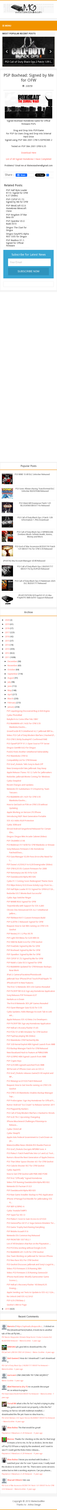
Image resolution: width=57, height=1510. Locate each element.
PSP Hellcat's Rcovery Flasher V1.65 (22, 1028)
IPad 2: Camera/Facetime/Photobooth (24, 974)
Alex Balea (12, 1427)
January (11, 707)
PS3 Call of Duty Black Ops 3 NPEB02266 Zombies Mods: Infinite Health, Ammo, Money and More (35, 534)
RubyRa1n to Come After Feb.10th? (22, 719)
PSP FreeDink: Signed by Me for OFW (23, 946)
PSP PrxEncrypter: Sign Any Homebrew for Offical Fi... (31, 1100)
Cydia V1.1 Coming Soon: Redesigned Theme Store (30, 881)
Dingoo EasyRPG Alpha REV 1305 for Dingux (17, 235)
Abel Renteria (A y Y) (17, 1386)
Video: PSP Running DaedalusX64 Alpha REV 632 (28, 1182)
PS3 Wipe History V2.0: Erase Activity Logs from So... (30, 885)
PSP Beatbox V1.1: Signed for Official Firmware (15, 243)
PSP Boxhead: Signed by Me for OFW (28, 78)
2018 (7, 628)
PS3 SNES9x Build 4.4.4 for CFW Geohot (24, 942)
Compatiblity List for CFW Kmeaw (22, 760)
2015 (7, 641)
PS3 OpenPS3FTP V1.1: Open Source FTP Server (28, 743)
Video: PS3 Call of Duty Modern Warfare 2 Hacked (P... (31, 735)
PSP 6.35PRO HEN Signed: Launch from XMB (26, 1056)
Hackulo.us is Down (15, 999)
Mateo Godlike (7, 1381)
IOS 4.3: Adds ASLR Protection (20, 820)
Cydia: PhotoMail (14, 715)
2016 (7, 636)
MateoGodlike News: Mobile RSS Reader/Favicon (29, 1145)
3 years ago (36, 1341)
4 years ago (50, 1352)
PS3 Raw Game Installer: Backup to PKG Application (30, 1195)
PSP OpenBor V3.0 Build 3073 (15, 222)
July (9, 682)
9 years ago (38, 1433)
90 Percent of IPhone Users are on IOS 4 (25, 1069)
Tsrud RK (11, 1403)
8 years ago (20, 1421)
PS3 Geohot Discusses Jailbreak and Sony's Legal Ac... (31, 1264)
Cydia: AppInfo (14, 1170)
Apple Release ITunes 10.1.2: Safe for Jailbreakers (29, 772)
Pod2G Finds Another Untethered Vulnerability (27, 752)
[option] (28, 52)
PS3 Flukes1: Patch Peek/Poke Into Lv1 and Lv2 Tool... (30, 1153)
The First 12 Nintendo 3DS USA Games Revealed (28, 987)
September (13, 674)
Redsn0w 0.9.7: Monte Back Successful (24, 893)
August (11, 678)
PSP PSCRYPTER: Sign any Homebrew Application (29, 1023)
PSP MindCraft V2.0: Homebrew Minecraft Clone (16, 208)
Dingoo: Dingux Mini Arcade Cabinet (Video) (27, 836)
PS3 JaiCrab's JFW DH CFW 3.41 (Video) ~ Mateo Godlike (23, 1352)
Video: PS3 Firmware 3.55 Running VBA (24, 1268)
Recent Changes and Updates (20, 785)
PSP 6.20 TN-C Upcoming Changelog (23, 1117)
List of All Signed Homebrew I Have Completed (28, 159)
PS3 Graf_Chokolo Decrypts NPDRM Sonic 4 (26, 1149)
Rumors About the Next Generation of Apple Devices (30, 1157)
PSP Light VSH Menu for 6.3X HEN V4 (23, 938)
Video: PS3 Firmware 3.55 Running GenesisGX (27, 1272)
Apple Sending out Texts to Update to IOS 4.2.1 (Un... (31, 1292)
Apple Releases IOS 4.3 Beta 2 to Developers (27, 1019)
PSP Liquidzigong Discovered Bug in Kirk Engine (28, 711)
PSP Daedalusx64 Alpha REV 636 (21, 877)
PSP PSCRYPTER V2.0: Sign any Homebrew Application (31, 991)
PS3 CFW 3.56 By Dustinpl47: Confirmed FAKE (27, 739)
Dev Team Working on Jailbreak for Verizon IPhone (30, 1256)
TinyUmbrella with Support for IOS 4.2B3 (25, 906)
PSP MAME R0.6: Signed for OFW (21, 901)
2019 (7, 624)
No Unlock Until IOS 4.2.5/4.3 (20, 1296)
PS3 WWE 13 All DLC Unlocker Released (32, 474)
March (10, 698)
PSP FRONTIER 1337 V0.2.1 (19, 1239)
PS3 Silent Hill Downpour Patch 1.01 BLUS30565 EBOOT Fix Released (35, 504)
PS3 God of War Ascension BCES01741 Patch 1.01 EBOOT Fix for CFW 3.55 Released (35, 547)
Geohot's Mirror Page (17, 1305)
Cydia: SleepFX (13, 1133)
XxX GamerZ (13, 1358)
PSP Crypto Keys (14, 1061)
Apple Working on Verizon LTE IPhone (24, 812)
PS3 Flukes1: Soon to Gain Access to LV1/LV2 (26, 1219)
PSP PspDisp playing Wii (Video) (21, 1036)
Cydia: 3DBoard (14, 824)
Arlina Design (34, 1504)
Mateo (10, 1439)
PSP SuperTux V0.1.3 (16, 1215)
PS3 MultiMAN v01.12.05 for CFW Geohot (25, 1252)
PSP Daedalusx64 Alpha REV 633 (21, 1190)
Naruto (11, 1326)
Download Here (28, 152)
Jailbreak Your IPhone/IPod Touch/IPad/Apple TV (29, 978)
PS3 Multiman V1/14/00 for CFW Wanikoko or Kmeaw (30, 845)
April (10, 694)
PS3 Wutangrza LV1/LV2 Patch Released (24, 1081)
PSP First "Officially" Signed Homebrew (24, 1178)
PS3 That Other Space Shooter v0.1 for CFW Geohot (30, 1161)
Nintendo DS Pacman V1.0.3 (19, 1186)
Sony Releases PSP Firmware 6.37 (22, 995)
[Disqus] (28, 335)
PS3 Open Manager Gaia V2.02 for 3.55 (24, 1007)
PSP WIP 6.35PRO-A (15, 1206)
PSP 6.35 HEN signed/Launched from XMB (25, 1065)
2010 (7, 1309)
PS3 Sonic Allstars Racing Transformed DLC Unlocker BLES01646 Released (35, 489)
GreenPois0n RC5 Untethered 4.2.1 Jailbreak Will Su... (30, 731)
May (9, 690)
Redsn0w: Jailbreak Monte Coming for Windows (28, 776)
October (11, 669)
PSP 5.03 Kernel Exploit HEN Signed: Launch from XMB (31, 1044)
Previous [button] (6, 51)
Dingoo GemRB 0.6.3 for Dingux (21, 747)
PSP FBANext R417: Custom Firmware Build (26, 918)
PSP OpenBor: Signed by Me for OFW (23, 954)
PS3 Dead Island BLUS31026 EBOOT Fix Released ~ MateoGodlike (27, 1394)
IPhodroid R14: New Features (20, 983)
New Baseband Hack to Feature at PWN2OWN (27, 1052)
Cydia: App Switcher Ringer (19, 897)
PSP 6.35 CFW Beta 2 (16, 1300)
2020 (7, 620)
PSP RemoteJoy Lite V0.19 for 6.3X (22, 873)
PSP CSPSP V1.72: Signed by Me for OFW (17, 200)
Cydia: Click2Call (14, 1129)
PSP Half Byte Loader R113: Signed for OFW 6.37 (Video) (17, 193)
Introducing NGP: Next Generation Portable (26, 816)
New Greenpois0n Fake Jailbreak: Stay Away (26, 768)
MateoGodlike (37, 1501)
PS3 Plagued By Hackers (17, 1109)
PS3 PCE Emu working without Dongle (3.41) (26, 1248)
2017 (7, 632)
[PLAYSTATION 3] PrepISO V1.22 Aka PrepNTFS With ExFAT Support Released (35, 596)
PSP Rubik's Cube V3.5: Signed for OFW (24, 962)
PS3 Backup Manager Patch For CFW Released (27, 1048)
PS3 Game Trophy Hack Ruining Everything (26, 1227)
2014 (7, 645)
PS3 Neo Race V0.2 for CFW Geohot (22, 1260)
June (10, 686)
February (12, 702)
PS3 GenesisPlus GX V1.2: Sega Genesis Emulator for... (31, 1223)
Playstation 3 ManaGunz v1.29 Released (17, 1433)
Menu (7, 25)
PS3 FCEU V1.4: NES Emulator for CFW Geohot (27, 1032)
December (12, 661)
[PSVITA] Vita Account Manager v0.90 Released (24, 561)
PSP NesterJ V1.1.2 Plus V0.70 (20, 933)
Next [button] (50, 51)
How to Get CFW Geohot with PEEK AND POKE (27, 1174)
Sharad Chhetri (15, 1480)
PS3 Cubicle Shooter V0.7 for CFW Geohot (25, 1166)
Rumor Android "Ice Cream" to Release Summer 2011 (31, 1105)
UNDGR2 (11, 1347)
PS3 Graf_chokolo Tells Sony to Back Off (25, 764)
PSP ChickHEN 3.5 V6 (16, 841)
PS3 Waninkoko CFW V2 (17, 756)
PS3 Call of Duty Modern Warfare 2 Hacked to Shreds (31, 1113)
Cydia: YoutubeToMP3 (17, 1210)
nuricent (11, 1375)
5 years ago (18, 1369)
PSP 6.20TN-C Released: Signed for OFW (25, 922)
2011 (7, 657)
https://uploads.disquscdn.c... (30, 1326)
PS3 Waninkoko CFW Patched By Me (23, 1040)
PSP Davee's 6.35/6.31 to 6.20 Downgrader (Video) (29, 864)
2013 (7, 649)
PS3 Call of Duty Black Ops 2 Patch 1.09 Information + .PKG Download (35, 518)
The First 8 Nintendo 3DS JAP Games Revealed (27, 1003)
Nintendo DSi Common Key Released (23, 1235)
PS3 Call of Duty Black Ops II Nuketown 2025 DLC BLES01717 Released (35, 582)
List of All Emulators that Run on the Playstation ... (29, 1243)
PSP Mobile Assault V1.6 (17, 1231)
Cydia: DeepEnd (14, 781)
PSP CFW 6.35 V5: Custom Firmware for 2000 (27, 868)
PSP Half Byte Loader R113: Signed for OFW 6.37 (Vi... (30, 889)
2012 (7, 653)
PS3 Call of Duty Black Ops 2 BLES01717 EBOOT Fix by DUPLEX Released (35, 567)
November (12, 665)
